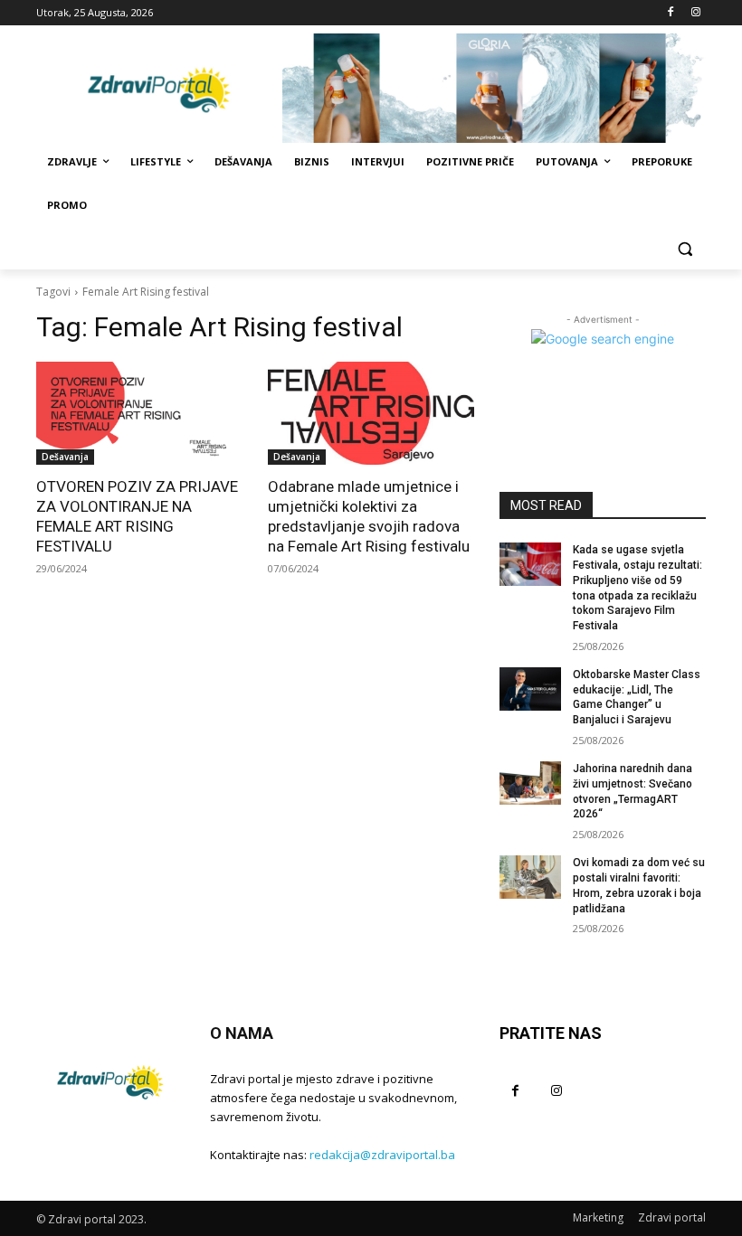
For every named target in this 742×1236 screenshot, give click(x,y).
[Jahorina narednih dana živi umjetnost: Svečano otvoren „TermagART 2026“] (530, 783)
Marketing (598, 1217)
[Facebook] (670, 13)
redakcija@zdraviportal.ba (382, 1154)
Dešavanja (65, 456)
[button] (684, 249)
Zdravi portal (672, 1217)
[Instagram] (695, 13)
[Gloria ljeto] (494, 88)
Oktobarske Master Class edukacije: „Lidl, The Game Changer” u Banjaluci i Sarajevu (636, 697)
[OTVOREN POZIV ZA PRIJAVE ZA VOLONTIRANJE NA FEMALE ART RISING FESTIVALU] (139, 413)
